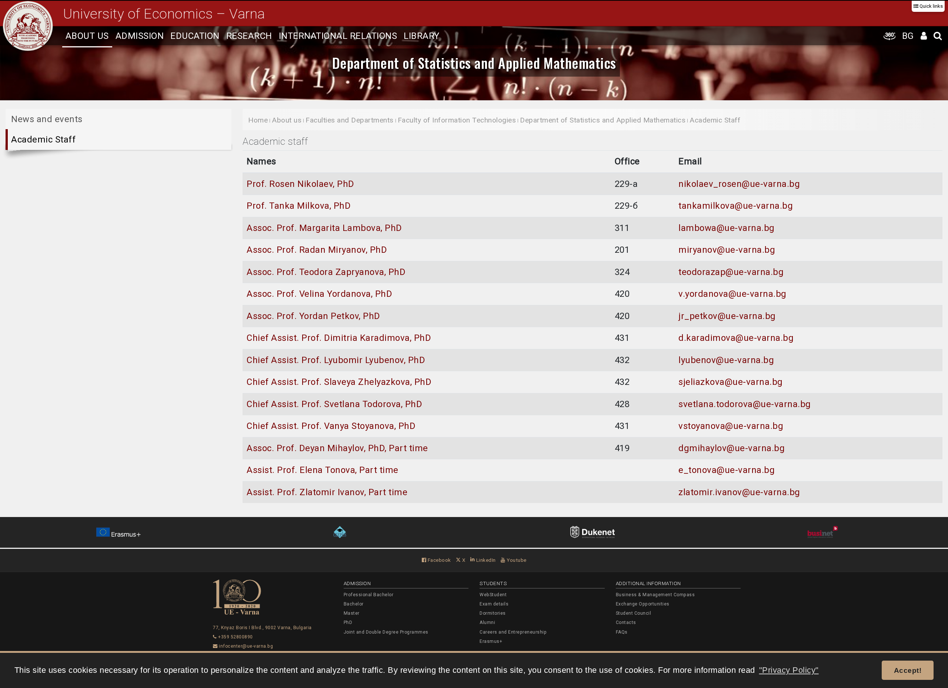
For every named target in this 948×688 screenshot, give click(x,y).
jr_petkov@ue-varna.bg (727, 316)
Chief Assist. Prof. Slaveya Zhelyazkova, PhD (339, 382)
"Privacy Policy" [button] (789, 670)
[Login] (924, 35)
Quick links (930, 6)
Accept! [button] (908, 670)
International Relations (338, 36)
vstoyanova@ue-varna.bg (730, 426)
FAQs (622, 632)
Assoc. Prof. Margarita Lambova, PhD (324, 228)
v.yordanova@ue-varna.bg (732, 294)
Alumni (487, 622)
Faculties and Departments (350, 120)
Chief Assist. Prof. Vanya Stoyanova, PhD (331, 426)
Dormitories (493, 613)
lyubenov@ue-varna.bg (726, 360)
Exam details (494, 604)
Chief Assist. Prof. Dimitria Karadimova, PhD (339, 338)
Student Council (633, 613)
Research (249, 36)
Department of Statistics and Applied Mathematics (474, 62)
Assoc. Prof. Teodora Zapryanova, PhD (326, 272)
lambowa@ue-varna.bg (726, 228)
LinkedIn (485, 560)
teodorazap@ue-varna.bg (731, 272)
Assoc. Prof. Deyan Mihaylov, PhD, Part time (337, 448)
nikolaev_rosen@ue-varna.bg (739, 184)
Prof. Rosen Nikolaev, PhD (300, 184)
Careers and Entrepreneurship (513, 632)
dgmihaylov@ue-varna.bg (731, 448)
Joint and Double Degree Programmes (386, 632)
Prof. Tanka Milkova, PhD (299, 206)
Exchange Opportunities (643, 604)
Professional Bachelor (369, 594)
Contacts (626, 622)
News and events (47, 119)
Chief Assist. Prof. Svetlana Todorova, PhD (334, 404)
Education (195, 36)
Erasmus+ (491, 641)
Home (258, 120)
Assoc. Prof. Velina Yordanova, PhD (319, 294)
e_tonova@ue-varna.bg (726, 470)
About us (87, 36)
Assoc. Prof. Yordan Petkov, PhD (313, 316)
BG (908, 36)
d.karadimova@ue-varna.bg (736, 338)
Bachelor (354, 604)
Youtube (516, 560)
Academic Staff (43, 139)
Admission (140, 36)
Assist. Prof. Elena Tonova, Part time (322, 470)
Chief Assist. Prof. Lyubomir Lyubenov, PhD (336, 360)
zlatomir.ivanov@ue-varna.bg (739, 492)
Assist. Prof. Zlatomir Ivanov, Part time (327, 492)
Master (352, 613)
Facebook (438, 560)
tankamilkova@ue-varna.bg (735, 206)
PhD (348, 622)
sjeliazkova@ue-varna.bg (730, 382)
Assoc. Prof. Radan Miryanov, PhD (317, 250)
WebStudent (493, 594)
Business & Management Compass (655, 594)
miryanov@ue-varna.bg (726, 250)
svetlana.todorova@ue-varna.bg (744, 404)
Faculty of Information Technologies (457, 120)
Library (422, 36)
